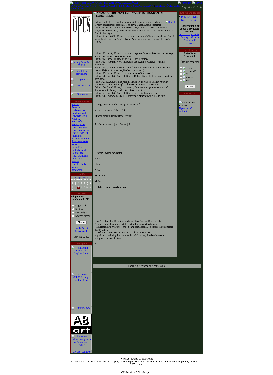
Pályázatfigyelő (79, 115)
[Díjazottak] (81, 82)
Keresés (75, 161)
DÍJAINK (148, 5)
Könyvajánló (78, 124)
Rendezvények (79, 113)
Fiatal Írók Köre (80, 127)
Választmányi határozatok (78, 168)
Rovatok (76, 107)
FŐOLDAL (77, 5)
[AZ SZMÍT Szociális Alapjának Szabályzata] (81, 91)
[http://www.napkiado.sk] (81, 312)
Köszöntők (77, 121)
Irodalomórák (78, 110)
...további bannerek (81, 351)
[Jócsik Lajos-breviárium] (81, 76)
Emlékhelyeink (79, 150)
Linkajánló (77, 158)
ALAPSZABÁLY (108, 5)
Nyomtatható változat (185, 109)
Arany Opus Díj (80, 133)
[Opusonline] (81, 97)
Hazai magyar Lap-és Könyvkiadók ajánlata (81, 141)
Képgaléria (77, 147)
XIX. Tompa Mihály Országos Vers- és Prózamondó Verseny (189, 38)
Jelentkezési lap (79, 164)
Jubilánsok (77, 135)
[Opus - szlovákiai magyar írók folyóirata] (81, 34)
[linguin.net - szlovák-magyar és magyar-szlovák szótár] (81, 349)
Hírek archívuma (80, 155)
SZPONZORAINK (81, 8)
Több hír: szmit (188, 20)
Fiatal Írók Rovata (81, 130)
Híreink (75, 104)
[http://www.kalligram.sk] (81, 271)
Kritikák (76, 118)
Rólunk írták (78, 152)
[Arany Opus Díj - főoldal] (81, 67)
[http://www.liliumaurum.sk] (81, 305)
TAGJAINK (91, 5)
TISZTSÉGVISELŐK (130, 5)
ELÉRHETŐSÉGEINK (167, 5)
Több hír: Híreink (189, 16)
